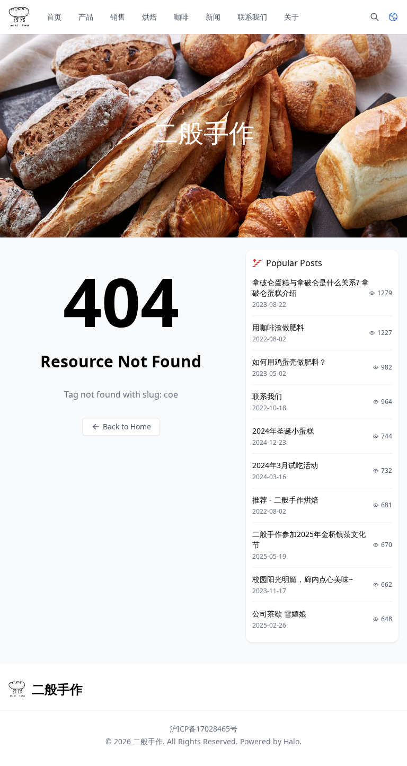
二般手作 (148, 741)
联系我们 (252, 17)
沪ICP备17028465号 (203, 729)
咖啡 (181, 17)
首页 (54, 17)
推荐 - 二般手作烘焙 (285, 500)
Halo (291, 741)
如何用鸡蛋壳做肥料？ (289, 362)
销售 (117, 17)
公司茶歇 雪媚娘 (279, 614)
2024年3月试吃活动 (285, 465)
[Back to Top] (383, 742)
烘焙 (149, 17)
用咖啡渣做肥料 (278, 327)
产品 (85, 17)
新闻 (213, 17)
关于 (291, 17)
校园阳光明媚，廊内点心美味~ (302, 579)
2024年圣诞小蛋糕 (283, 431)
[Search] (374, 17)
